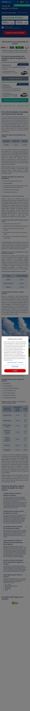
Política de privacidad (12, 362)
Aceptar (15, 370)
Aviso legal (20, 362)
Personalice (15, 366)
